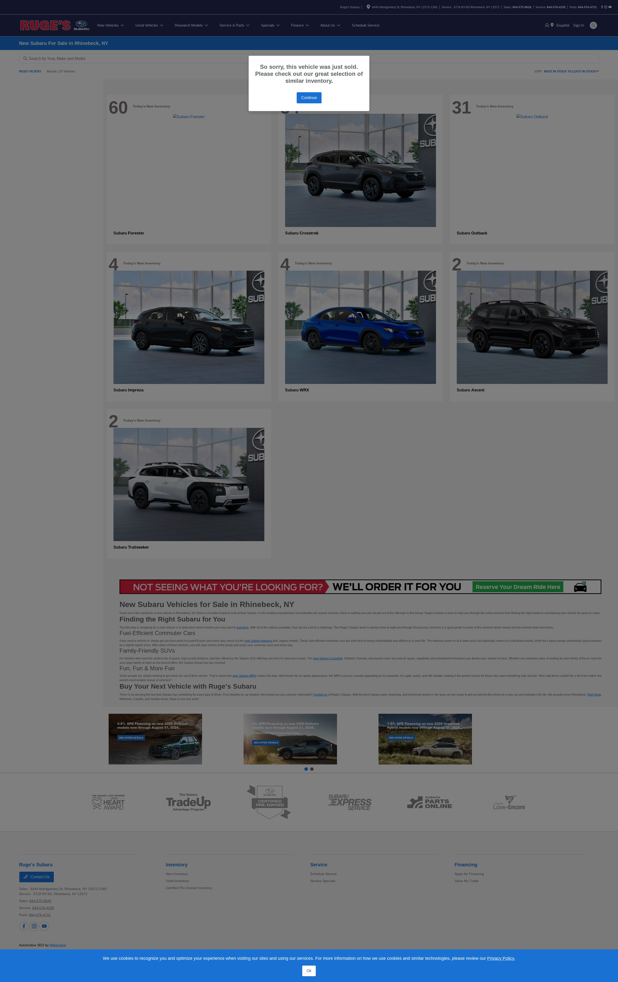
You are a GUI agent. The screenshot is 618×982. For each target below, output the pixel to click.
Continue (309, 98)
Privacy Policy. (501, 958)
